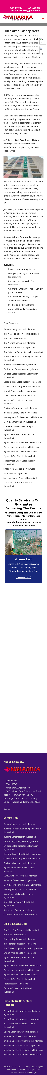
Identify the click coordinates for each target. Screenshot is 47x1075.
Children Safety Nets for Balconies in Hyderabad (21, 375)
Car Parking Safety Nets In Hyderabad (21, 369)
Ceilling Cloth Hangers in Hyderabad (21, 1031)
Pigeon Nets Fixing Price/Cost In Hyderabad (19, 436)
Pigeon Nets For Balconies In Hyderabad (22, 442)
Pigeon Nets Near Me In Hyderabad (20, 451)
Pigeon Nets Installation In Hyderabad (21, 447)
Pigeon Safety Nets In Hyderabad (19, 456)
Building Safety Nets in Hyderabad (20, 364)
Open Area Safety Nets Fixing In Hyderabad (18, 428)
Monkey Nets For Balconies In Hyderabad (23, 417)
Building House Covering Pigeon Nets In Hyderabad (22, 358)
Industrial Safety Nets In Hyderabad (20, 412)
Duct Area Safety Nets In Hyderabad (20, 408)
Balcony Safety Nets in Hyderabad (19, 329)
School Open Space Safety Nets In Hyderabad (19, 462)
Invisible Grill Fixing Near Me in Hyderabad (23, 1040)
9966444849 (21, 577)
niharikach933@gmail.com (18, 787)
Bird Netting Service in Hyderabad (19, 343)
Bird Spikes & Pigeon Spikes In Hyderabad (23, 352)
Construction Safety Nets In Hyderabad (22, 386)
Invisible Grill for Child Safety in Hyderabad (23, 1050)
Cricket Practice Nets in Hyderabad (20, 391)
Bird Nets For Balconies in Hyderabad (21, 333)
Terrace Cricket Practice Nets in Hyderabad (18, 484)
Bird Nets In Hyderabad (15, 338)
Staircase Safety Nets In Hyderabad (20, 478)
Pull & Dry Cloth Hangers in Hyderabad (22, 1019)
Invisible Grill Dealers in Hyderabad (20, 1036)
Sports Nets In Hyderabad (16, 473)
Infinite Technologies (28, 1072)
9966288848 (11, 784)
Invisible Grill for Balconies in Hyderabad (22, 1054)
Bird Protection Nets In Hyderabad (20, 347)
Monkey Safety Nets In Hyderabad (20, 421)
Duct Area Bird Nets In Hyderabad (19, 395)
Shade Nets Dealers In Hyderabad (19, 468)
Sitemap (7, 809)
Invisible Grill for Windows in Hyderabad (22, 1045)
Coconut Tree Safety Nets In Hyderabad (22, 381)
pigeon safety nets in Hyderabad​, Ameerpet (19, 402)
